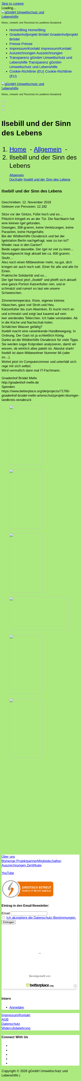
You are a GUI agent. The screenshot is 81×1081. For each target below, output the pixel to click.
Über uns (8, 857)
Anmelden (16, 1007)
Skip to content (13, 4)
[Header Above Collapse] (3, 110)
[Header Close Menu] (3, 106)
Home (17, 149)
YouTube (8, 873)
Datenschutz (11, 1024)
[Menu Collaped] (3, 101)
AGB (5, 1019)
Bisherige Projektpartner (19, 861)
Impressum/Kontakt (16, 1015)
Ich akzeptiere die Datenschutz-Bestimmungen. (41, 918)
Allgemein (48, 149)
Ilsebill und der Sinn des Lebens (47, 179)
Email (6, 913)
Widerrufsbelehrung (16, 1028)
